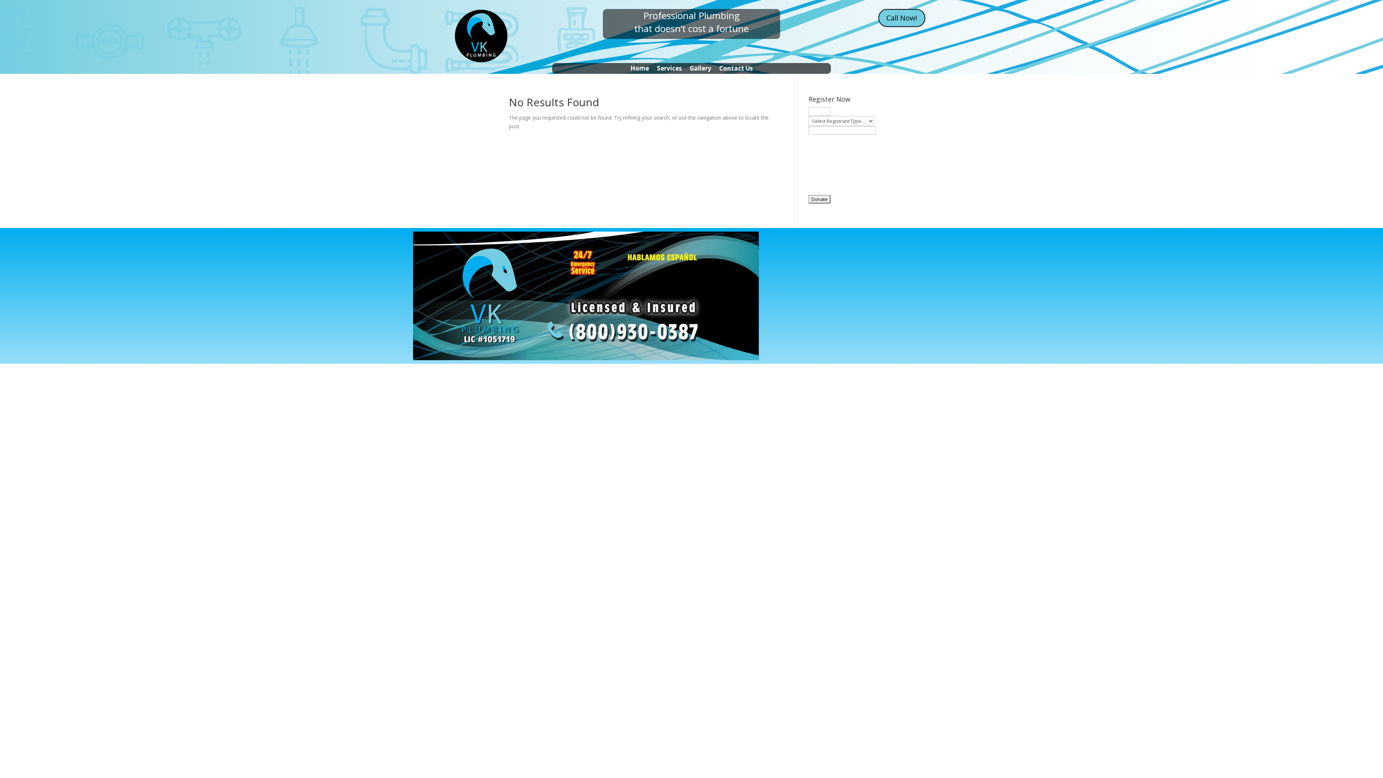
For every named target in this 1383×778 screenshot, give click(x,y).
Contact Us (736, 69)
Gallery (700, 69)
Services (669, 69)
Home (639, 69)
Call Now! (901, 18)
